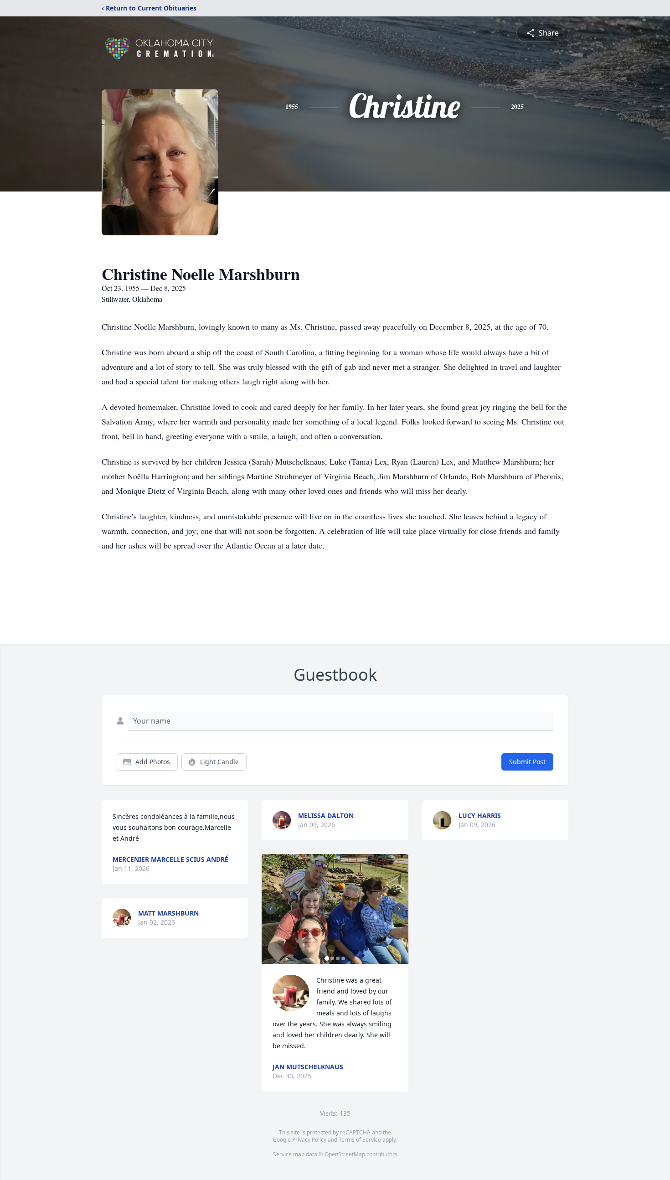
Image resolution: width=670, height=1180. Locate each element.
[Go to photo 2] (332, 958)
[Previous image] (270, 908)
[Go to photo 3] (338, 958)
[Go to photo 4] (343, 958)
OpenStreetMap (345, 1154)
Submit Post (527, 761)
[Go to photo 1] (327, 958)
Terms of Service (360, 1140)
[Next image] (399, 908)
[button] (335, 909)
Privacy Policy (309, 1140)
